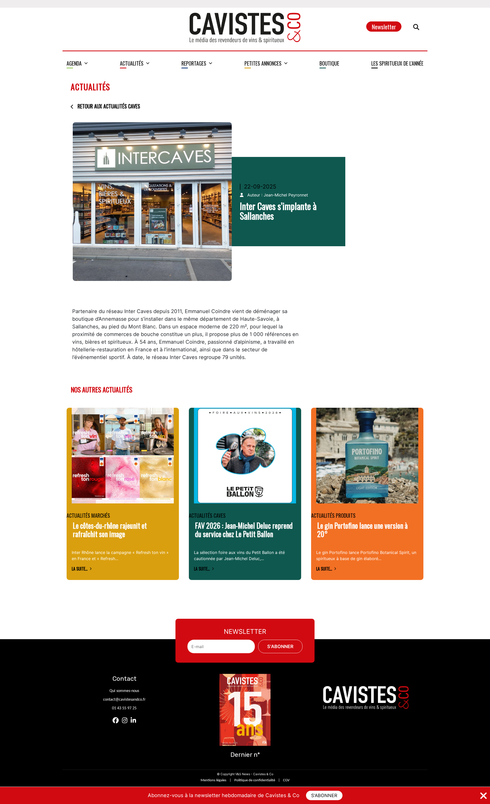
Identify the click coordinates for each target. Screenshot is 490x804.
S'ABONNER (324, 795)
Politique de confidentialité (254, 780)
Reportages (193, 63)
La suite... (80, 569)
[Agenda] (77, 63)
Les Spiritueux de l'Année (397, 63)
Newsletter (384, 26)
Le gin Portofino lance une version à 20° (362, 529)
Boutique (329, 63)
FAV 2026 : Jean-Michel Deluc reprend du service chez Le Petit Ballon (244, 529)
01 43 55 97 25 (124, 708)
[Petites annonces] (266, 63)
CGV (286, 780)
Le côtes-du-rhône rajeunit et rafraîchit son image (110, 529)
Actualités (131, 63)
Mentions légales (213, 780)
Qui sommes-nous (124, 691)
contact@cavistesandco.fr (124, 700)
